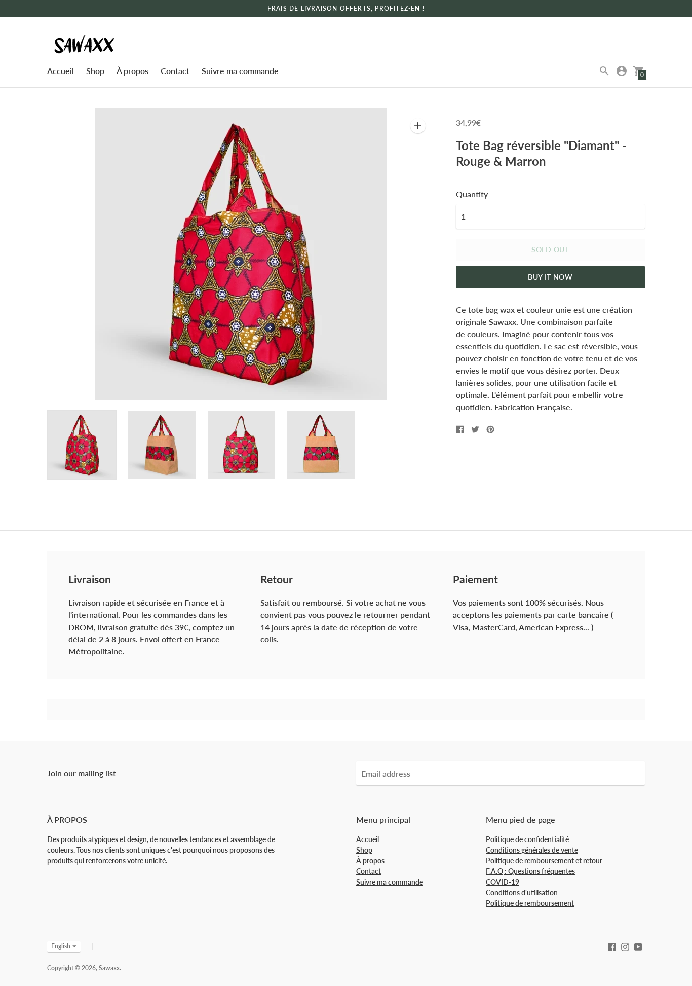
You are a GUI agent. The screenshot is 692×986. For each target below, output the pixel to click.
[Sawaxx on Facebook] (612, 946)
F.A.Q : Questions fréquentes (530, 871)
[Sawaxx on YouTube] (638, 946)
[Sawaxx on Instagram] (625, 946)
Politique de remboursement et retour (544, 860)
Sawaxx (109, 968)
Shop (95, 71)
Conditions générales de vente (532, 850)
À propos (132, 71)
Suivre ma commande (240, 71)
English (60, 946)
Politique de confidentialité (527, 839)
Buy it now (550, 277)
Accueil (60, 71)
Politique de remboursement (530, 903)
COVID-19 (502, 882)
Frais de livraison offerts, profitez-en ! (346, 8)
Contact (175, 71)
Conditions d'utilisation (522, 892)
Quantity (472, 194)
